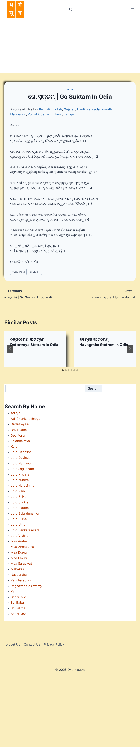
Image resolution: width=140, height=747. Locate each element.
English (57, 109)
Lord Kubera (20, 480)
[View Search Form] (70, 9)
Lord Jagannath (22, 469)
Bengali (44, 109)
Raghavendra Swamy (26, 586)
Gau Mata (18, 271)
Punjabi (33, 114)
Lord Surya (19, 519)
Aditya (15, 413)
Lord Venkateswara (25, 530)
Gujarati (69, 109)
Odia (70, 89)
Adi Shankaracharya (25, 419)
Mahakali (17, 569)
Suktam (35, 271)
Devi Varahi (19, 435)
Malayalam (18, 114)
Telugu (69, 114)
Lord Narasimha (22, 485)
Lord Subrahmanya (25, 513)
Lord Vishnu (19, 535)
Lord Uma (18, 524)
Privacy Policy (54, 644)
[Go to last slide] (10, 349)
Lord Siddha (20, 508)
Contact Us (32, 644)
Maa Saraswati (22, 563)
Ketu (14, 446)
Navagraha (19, 574)
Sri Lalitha (18, 608)
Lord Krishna (20, 474)
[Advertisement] (70, 45)
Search (93, 388)
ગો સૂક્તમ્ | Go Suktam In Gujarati (28, 294)
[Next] (130, 349)
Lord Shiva (18, 496)
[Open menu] (132, 9)
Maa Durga (19, 552)
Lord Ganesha (21, 452)
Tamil (58, 114)
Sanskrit (46, 114)
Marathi (107, 109)
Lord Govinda (21, 457)
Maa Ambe (19, 541)
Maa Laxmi (19, 558)
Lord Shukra (20, 502)
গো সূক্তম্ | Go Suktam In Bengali (113, 294)
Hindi (81, 109)
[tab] (63, 370)
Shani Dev (18, 597)
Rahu (14, 591)
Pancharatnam (21, 580)
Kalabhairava (20, 441)
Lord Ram (18, 491)
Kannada (93, 109)
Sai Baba (17, 602)
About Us (13, 644)
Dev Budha (19, 430)
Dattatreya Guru (22, 424)
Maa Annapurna (22, 547)
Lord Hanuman (22, 463)
